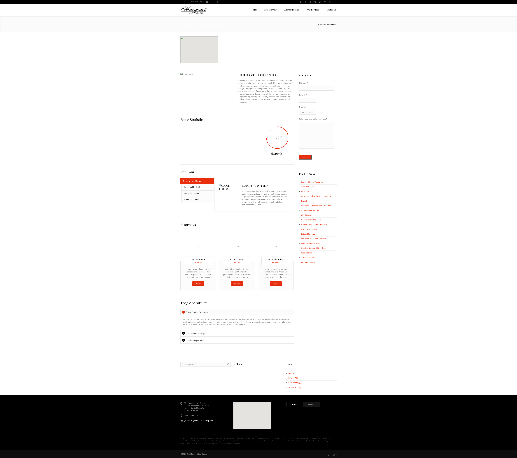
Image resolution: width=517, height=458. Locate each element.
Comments (295, 383)
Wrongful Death (308, 262)
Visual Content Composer (197, 312)
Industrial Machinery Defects (313, 239)
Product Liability (308, 253)
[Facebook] (198, 245)
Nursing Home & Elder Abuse (313, 248)
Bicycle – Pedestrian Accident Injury (316, 196)
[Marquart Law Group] (193, 10)
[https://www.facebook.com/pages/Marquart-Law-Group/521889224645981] (324, 455)
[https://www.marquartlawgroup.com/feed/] (334, 455)
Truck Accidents (308, 258)
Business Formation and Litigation (316, 206)
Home (314, 24)
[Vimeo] (208, 245)
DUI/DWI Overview (309, 229)
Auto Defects (306, 192)
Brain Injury (306, 201)
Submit (305, 157)
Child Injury (306, 215)
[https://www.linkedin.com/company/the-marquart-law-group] (329, 455)
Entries (293, 378)
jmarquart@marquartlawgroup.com (222, 2)
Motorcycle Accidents (310, 243)
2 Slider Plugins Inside (195, 340)
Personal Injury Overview (312, 182)
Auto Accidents (307, 187)
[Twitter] (188, 245)
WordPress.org (294, 387)
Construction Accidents (311, 220)
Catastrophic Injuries (310, 210)
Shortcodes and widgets (196, 333)
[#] (300, 2)
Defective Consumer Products (314, 225)
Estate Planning (308, 234)
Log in (291, 373)
